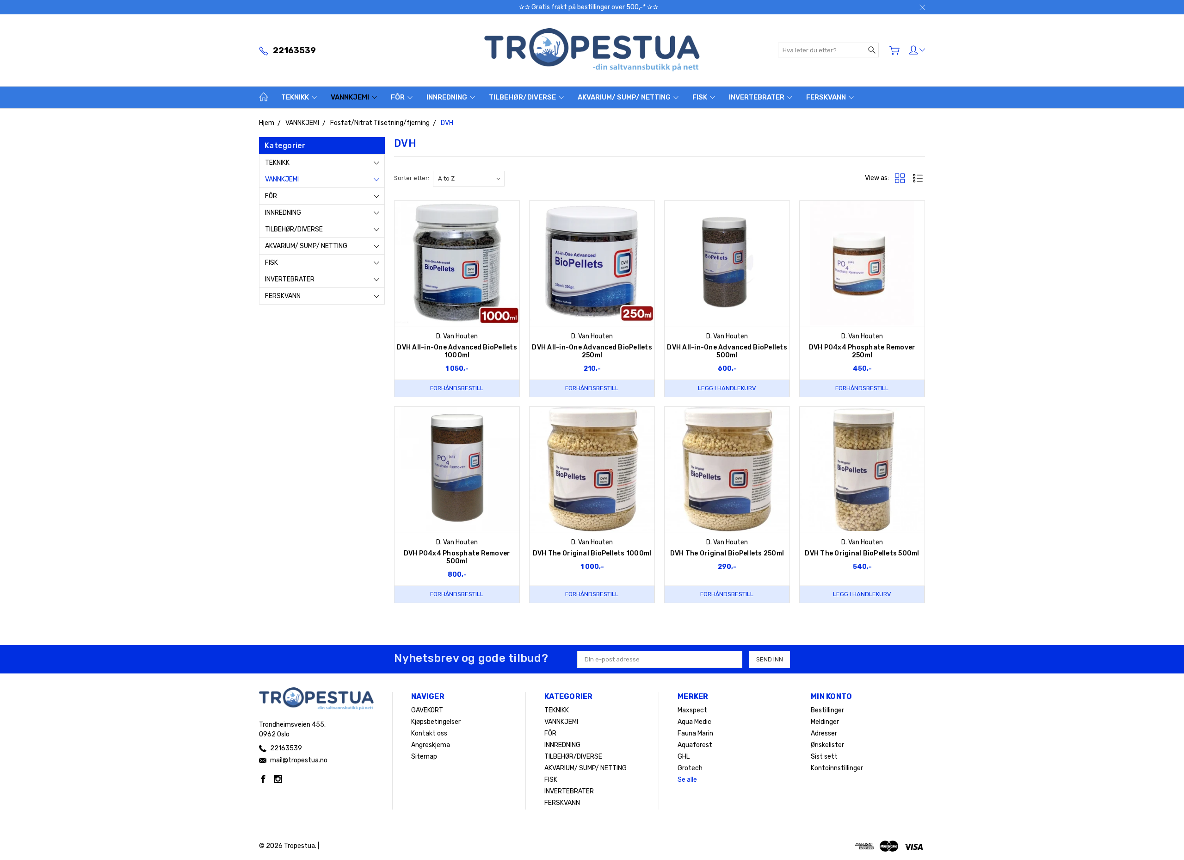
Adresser (824, 733)
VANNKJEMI (350, 97)
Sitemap (424, 756)
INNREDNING (447, 97)
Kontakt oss (429, 733)
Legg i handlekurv (727, 388)
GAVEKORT (427, 710)
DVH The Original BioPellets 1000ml (592, 553)
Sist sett (824, 756)
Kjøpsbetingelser (436, 722)
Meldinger (825, 722)
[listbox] (469, 179)
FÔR (398, 97)
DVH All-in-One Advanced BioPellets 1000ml (457, 351)
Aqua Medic (694, 722)
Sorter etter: (411, 177)
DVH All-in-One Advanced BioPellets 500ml (727, 351)
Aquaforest (695, 745)
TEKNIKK (295, 97)
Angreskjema (430, 745)
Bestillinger (827, 710)
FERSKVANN (826, 97)
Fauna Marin (695, 733)
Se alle (687, 780)
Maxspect (692, 710)
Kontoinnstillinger (837, 768)
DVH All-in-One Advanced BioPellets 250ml (592, 351)
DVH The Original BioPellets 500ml (862, 553)
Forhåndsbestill (456, 388)
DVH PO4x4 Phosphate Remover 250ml (862, 351)
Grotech (690, 768)
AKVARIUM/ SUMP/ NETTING (625, 97)
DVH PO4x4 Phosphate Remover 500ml (457, 557)
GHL (684, 756)
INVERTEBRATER (757, 97)
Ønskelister (827, 745)
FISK (700, 97)
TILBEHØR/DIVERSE (523, 97)
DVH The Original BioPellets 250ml (727, 553)
